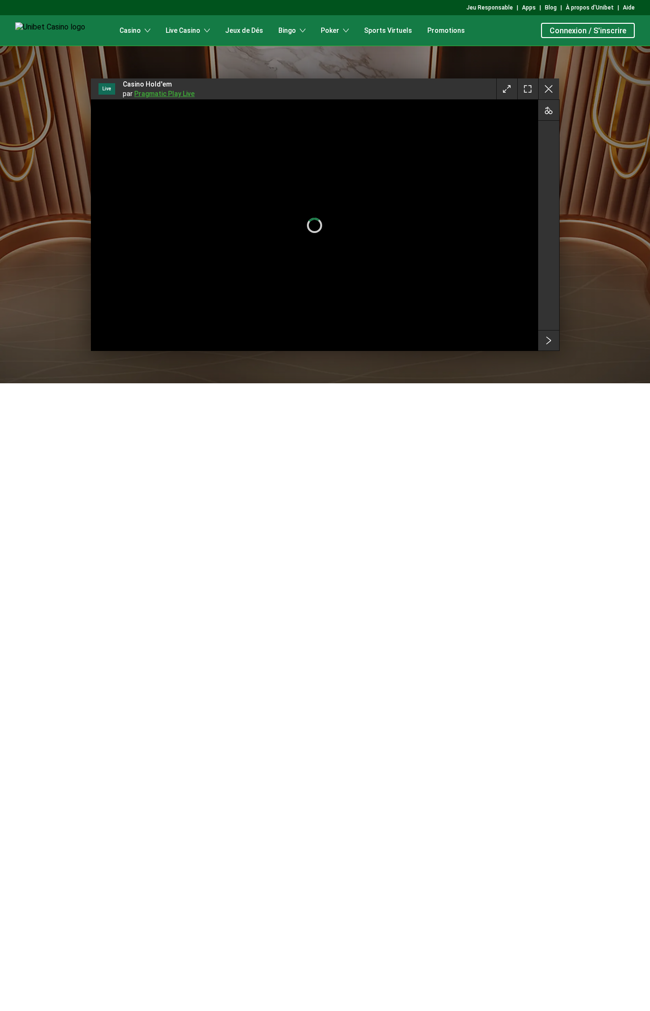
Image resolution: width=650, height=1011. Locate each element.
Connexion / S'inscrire (588, 30)
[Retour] (548, 88)
